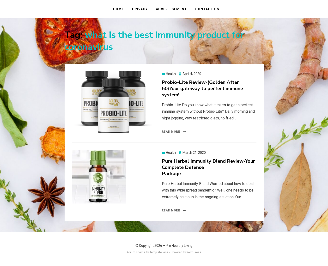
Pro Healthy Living (179, 245)
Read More (171, 131)
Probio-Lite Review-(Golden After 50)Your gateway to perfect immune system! (202, 88)
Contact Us (207, 9)
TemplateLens (159, 252)
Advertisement (171, 9)
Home (118, 9)
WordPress (194, 252)
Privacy (140, 9)
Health (171, 74)
